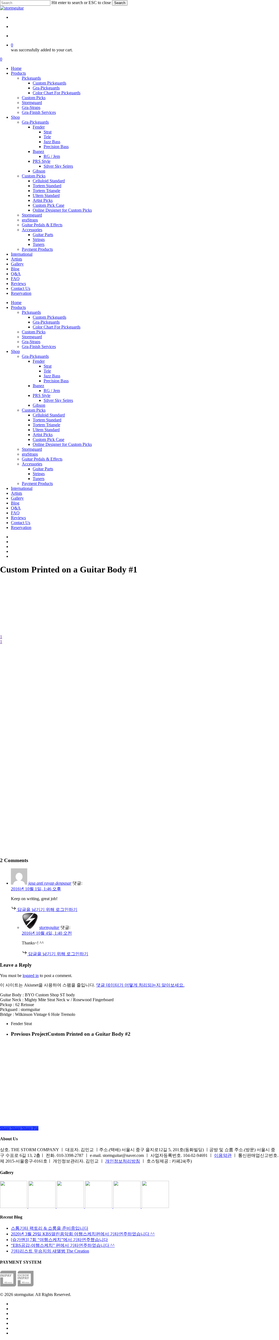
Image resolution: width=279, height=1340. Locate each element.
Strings (39, 473)
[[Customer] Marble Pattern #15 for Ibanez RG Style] (99, 1206)
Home (16, 302)
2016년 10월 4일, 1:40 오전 (47, 933)
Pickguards (31, 312)
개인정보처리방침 (122, 1161)
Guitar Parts (43, 469)
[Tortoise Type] (14, 1206)
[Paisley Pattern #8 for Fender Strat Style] (71, 1206)
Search (119, 3)
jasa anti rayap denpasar (49, 883)
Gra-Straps (31, 341)
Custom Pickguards (49, 317)
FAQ (15, 513)
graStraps (30, 454)
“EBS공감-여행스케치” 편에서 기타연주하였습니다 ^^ (63, 1245)
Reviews (18, 517)
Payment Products (37, 483)
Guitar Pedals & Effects (42, 459)
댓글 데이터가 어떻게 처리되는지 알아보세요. (140, 985)
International (21, 488)
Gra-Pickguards (46, 322)
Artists (16, 493)
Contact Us (20, 522)
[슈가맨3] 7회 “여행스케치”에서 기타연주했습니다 (59, 1239)
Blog (15, 503)
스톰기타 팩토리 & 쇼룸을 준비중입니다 (49, 1228)
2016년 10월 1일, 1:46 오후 (36, 889)
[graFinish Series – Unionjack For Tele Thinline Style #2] (127, 1206)
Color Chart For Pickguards (56, 327)
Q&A (16, 508)
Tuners (38, 478)
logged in (31, 975)
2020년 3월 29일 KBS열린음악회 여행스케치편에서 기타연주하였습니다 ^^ (83, 1234)
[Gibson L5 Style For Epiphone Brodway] (42, 1206)
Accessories (32, 464)
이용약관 (223, 1155)
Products (18, 307)
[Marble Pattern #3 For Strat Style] (155, 1206)
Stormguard (32, 336)
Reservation (21, 527)
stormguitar (49, 927)
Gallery (17, 498)
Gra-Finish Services (39, 346)
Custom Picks (34, 332)
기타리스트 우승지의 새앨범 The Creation (50, 1251)
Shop (15, 351)
